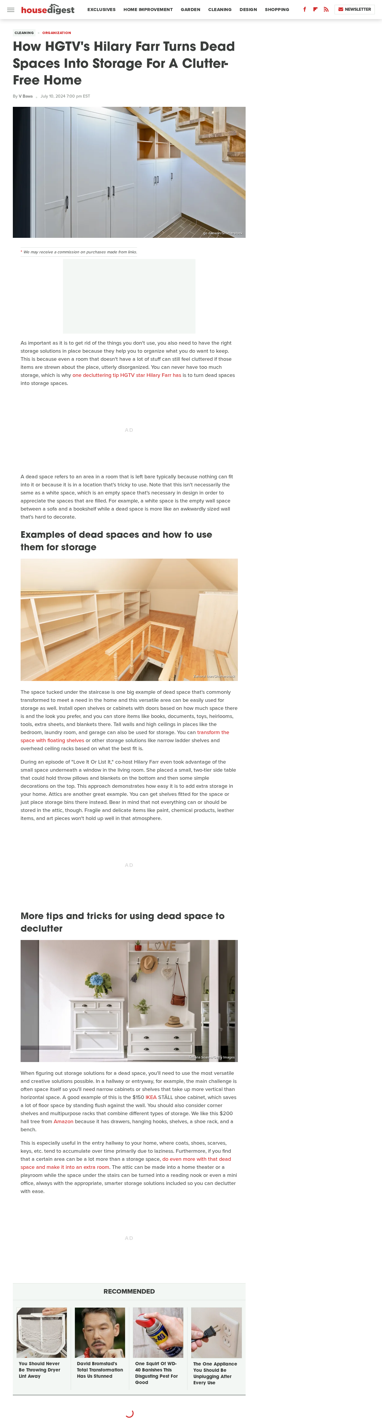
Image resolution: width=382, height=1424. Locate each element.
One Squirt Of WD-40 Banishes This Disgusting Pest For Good (156, 1373)
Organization (56, 33)
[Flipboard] (315, 10)
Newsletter (358, 9)
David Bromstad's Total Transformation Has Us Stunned (100, 1370)
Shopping (277, 9)
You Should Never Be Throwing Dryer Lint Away (39, 1370)
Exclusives (101, 9)
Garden (190, 9)
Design (248, 9)
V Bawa (26, 96)
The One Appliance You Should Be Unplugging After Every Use (215, 1374)
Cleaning (220, 9)
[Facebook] (304, 10)
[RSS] (326, 10)
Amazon (63, 1121)
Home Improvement (148, 9)
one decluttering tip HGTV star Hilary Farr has (127, 375)
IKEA (151, 1097)
